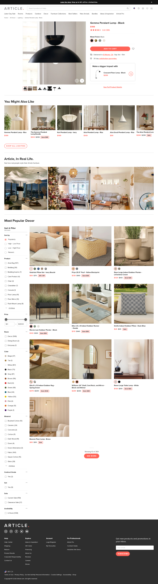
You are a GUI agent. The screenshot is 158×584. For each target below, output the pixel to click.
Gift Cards (28, 546)
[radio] (91, 40)
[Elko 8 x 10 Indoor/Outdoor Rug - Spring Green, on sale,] (49, 359)
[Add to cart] (131, 74)
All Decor (12, 17)
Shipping (7, 546)
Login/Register (51, 542)
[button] (139, 8)
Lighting (20, 17)
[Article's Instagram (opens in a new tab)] (5, 532)
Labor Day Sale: (65, 2)
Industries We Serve (74, 549)
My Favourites (51, 546)
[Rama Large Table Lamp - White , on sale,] (134, 359)
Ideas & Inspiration (31, 542)
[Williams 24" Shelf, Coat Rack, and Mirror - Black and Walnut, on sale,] (91, 359)
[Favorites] (147, 9)
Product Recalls (9, 553)
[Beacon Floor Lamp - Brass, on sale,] (49, 417)
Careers (28, 560)
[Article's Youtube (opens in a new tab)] (26, 532)
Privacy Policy (19, 575)
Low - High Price (14, 248)
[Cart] (151, 9)
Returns (6, 549)
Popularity (11, 239)
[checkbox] (15, 263)
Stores (27, 564)
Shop (74, 575)
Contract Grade (72, 546)
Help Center (8, 542)
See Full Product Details (113, 87)
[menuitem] (10, 13)
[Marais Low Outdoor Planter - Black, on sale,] (49, 304)
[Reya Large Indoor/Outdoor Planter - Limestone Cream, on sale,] (134, 246)
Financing (28, 549)
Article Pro (70, 542)
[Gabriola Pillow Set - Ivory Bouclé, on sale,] (49, 246)
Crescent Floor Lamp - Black (115, 73)
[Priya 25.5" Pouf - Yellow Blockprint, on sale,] (91, 246)
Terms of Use (8, 575)
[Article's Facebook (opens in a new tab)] (16, 532)
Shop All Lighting (15, 146)
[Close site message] (151, 2)
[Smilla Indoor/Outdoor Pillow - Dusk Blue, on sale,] (134, 304)
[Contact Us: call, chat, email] (139, 8)
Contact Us (8, 560)
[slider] (6, 319)
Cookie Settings (56, 575)
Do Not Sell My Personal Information (37, 575)
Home (6, 17)
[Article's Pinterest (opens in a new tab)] (11, 532)
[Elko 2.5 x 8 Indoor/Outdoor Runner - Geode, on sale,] (91, 304)
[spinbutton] (9, 324)
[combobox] (134, 8)
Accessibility (67, 575)
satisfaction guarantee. (108, 58)
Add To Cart (110, 49)
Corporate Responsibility (12, 557)
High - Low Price (14, 244)
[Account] (143, 8)
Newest (11, 252)
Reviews (28, 557)
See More (92, 456)
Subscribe (123, 554)
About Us (28, 553)
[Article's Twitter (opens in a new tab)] (21, 532)
